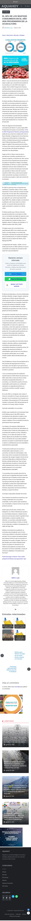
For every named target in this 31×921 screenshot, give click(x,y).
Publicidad (18, 914)
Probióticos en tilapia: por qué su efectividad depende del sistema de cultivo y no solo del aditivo (15, 740)
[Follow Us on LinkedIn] (10, 898)
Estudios (6, 12)
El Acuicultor (5, 877)
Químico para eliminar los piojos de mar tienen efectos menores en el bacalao (20, 655)
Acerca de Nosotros (9, 914)
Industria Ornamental (7, 883)
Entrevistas (5, 886)
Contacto (24, 914)
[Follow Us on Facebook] (3, 898)
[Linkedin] (15, 609)
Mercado (16, 35)
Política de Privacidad (15, 916)
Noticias (4, 872)
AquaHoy (10, 6)
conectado (17, 686)
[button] (21, 6)
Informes (4, 880)
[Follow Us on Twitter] (6, 898)
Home (3, 35)
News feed (9, 35)
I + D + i (4, 869)
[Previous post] (2, 655)
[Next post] (29, 669)
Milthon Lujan (10, 27)
